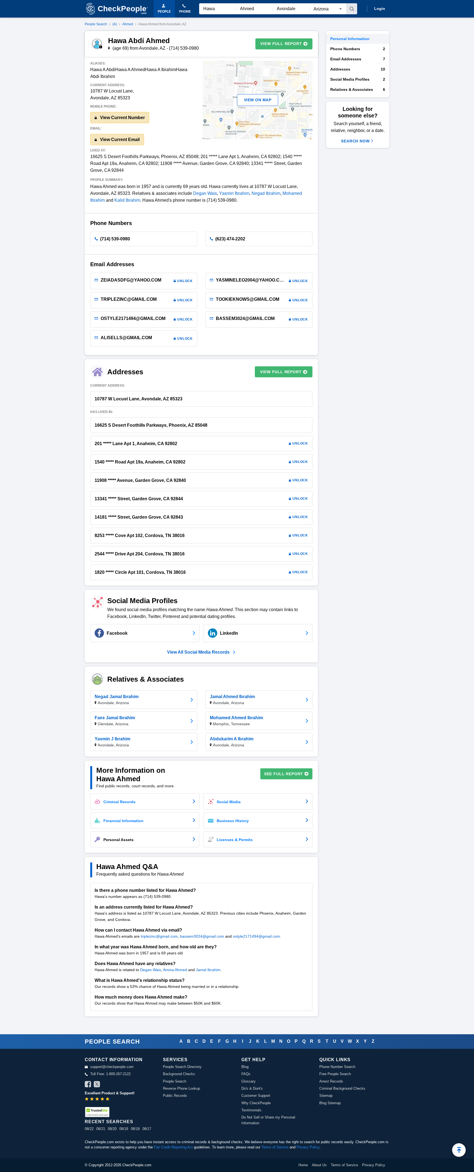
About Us (319, 1165)
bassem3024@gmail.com (202, 936)
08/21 (100, 1129)
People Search (96, 24)
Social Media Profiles (357, 79)
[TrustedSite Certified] (97, 1112)
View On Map (258, 100)
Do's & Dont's (252, 1088)
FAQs (245, 1074)
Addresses (357, 69)
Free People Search (335, 1074)
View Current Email (119, 139)
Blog (245, 1067)
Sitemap (325, 1096)
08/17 (146, 1129)
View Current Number (122, 117)
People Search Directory (182, 1067)
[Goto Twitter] (97, 1085)
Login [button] (379, 8)
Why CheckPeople (256, 1103)
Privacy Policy (308, 1147)
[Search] (351, 8)
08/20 (112, 1129)
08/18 (135, 1129)
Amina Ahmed (175, 970)
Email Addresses (357, 59)
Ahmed (127, 24)
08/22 (89, 1129)
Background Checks (179, 1074)
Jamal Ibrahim (208, 970)
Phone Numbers (357, 49)
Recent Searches (109, 1121)
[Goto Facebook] (88, 1085)
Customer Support (255, 1096)
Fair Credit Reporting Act (173, 1147)
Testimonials (251, 1110)
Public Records (175, 1096)
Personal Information (349, 38)
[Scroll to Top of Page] (459, 1150)
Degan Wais (205, 193)
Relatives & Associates (357, 89)
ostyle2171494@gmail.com (256, 936)
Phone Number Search (337, 1067)
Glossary (248, 1081)
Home (303, 1165)
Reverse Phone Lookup (181, 1088)
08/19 (123, 1129)
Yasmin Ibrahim (234, 193)
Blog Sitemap (330, 1103)
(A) (114, 24)
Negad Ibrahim (266, 193)
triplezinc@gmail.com (159, 936)
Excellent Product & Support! (109, 1093)
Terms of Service (275, 1147)
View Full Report (281, 43)
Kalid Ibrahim (127, 200)
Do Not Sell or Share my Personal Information (268, 1120)
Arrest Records (331, 1081)
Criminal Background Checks (342, 1088)
